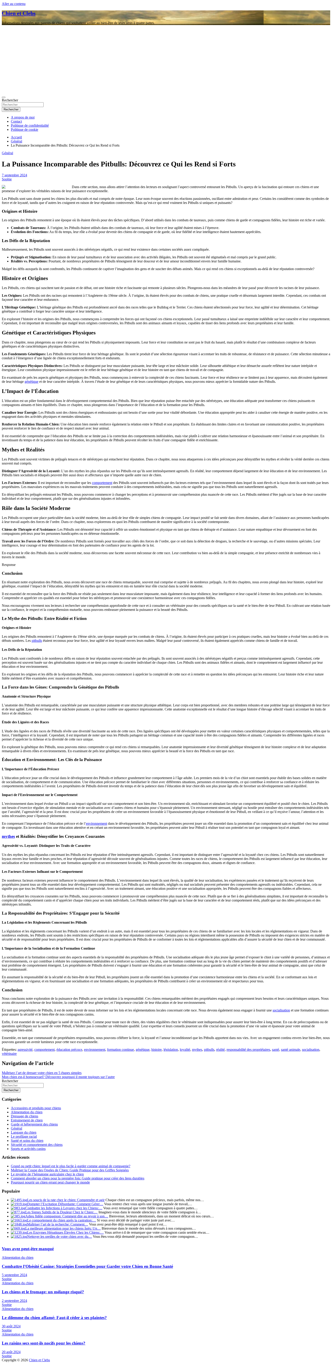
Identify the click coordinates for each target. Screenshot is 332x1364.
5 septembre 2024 (14, 1275)
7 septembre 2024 (14, 175)
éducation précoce (69, 1049)
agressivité (25, 1049)
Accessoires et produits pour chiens (36, 1108)
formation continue (120, 1049)
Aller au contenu (14, 4)
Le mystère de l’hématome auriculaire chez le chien (47, 1174)
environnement (96, 823)
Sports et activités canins (28, 1149)
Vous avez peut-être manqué (28, 1248)
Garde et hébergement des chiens (34, 1124)
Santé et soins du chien (27, 1140)
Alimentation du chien (26, 1112)
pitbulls (37, 640)
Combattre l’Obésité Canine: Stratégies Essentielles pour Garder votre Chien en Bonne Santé (87, 1266)
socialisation (281, 1010)
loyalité (185, 1049)
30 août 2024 (11, 1326)
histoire (156, 1049)
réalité (220, 1049)
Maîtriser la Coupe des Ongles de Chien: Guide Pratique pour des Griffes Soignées (70, 1170)
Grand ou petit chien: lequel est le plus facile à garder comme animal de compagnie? (70, 1166)
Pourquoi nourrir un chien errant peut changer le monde (50, 1182)
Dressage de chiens (24, 1116)
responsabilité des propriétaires (248, 1049)
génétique (31, 381)
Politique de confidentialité (30, 125)
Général (7, 153)
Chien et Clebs (18, 13)
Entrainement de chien (27, 1120)
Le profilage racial (24, 1136)
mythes (8, 836)
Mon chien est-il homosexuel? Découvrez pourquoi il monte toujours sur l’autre (58, 1077)
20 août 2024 (11, 1352)
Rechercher (10, 100)
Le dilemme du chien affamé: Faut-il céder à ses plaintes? (54, 1317)
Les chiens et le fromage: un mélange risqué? (43, 1291)
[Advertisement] (166, 60)
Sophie (7, 179)
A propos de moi (23, 117)
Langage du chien (23, 1132)
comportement (102, 483)
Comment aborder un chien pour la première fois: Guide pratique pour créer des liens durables (77, 1178)
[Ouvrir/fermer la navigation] (3, 97)
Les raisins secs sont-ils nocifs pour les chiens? (43, 1343)
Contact (16, 121)
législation (171, 1049)
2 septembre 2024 (14, 1301)
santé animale (290, 1049)
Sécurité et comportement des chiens (37, 1145)
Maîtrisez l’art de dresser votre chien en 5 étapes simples (42, 1073)
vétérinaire (9, 1054)
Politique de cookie (24, 129)
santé (275, 1049)
